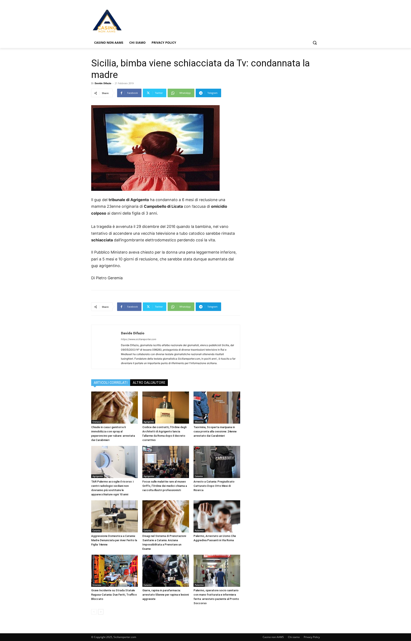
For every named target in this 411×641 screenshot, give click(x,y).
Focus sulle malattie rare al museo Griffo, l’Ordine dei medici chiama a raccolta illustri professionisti (164, 486)
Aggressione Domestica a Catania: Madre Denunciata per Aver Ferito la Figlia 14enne (114, 540)
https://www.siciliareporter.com (138, 339)
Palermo (199, 530)
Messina (199, 421)
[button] (315, 42)
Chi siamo (294, 637)
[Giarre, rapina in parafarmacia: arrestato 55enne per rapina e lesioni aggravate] (165, 571)
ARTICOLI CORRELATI (111, 383)
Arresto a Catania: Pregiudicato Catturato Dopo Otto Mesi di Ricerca (214, 486)
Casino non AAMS (273, 637)
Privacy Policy (312, 637)
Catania (199, 476)
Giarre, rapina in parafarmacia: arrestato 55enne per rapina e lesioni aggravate (165, 595)
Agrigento (149, 421)
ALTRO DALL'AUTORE (149, 383)
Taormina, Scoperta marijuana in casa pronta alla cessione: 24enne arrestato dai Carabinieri (215, 431)
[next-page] (100, 611)
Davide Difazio (103, 83)
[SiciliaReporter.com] (125, 21)
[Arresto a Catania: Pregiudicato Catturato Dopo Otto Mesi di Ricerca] (217, 462)
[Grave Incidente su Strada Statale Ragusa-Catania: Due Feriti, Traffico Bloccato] (114, 571)
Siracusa (96, 584)
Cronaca (96, 421)
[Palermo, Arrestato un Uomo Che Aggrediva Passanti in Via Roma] (217, 516)
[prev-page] (94, 611)
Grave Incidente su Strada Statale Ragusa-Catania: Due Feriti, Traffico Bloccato (114, 595)
